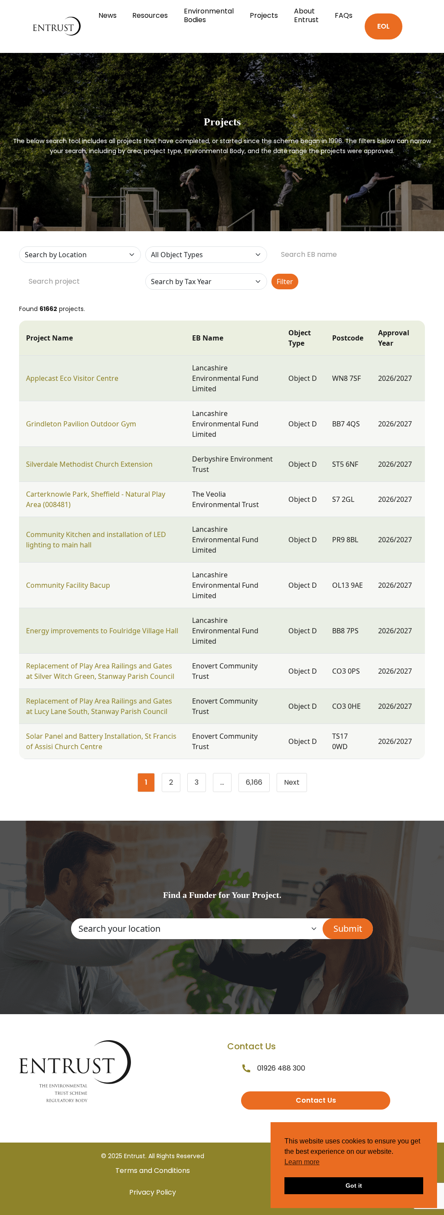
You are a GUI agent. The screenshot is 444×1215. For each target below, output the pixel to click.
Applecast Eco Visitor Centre (72, 378)
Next (292, 782)
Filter (285, 281)
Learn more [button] (302, 1162)
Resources (150, 15)
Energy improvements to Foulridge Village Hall (102, 630)
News (107, 15)
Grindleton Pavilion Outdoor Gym (81, 424)
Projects (264, 15)
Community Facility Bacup (68, 585)
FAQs (344, 15)
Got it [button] (354, 1185)
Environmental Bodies (209, 15)
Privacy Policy (152, 1192)
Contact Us (316, 1100)
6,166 (258, 784)
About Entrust (306, 15)
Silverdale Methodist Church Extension (89, 464)
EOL (383, 26)
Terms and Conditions (152, 1171)
